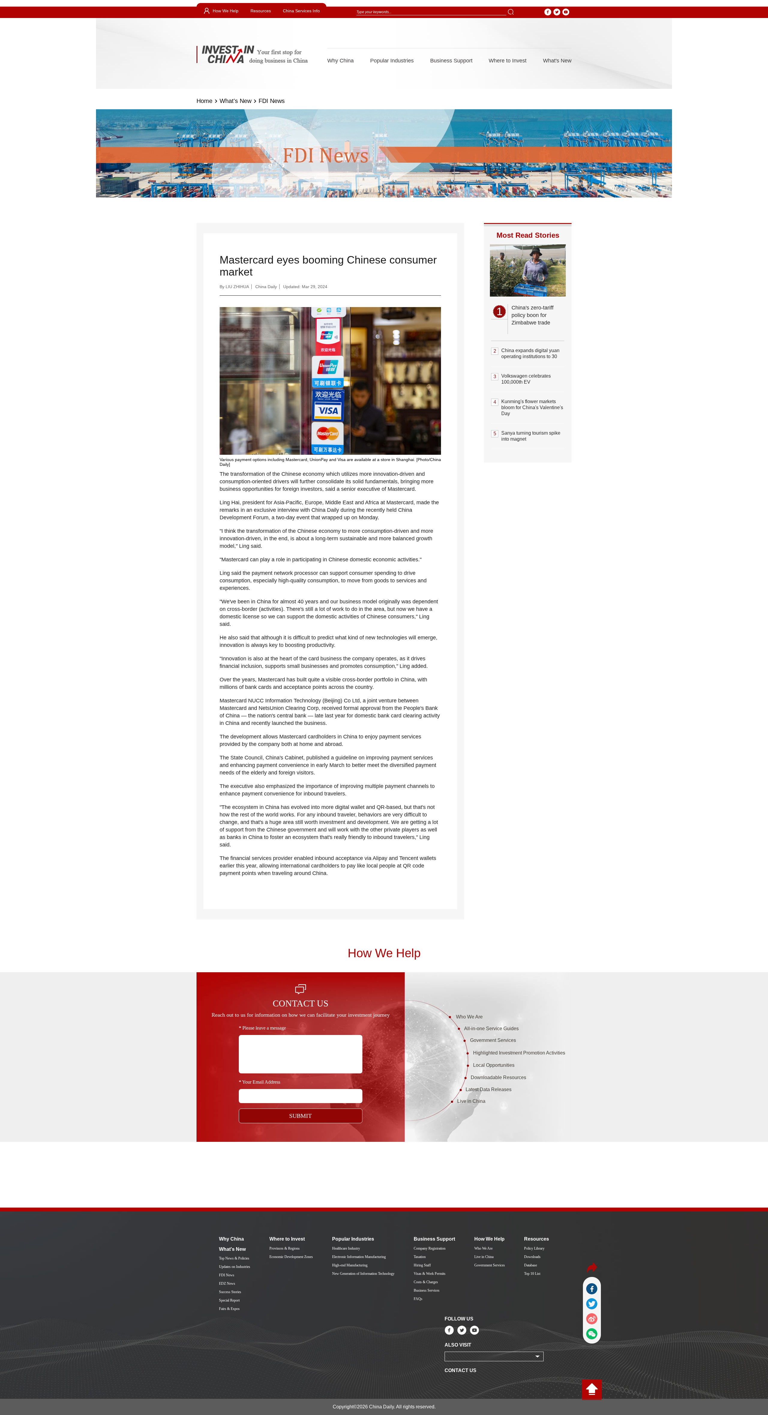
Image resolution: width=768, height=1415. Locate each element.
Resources (260, 10)
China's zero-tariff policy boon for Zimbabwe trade (533, 315)
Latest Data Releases (489, 1089)
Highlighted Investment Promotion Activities (519, 1052)
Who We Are (469, 1016)
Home (204, 101)
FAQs (418, 1299)
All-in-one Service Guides (491, 1028)
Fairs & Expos (229, 1309)
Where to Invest (507, 61)
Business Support (451, 61)
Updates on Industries (234, 1267)
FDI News (272, 101)
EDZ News (227, 1283)
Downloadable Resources (498, 1077)
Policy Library (534, 1248)
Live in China (471, 1101)
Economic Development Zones (291, 1257)
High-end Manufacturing (350, 1265)
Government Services (493, 1040)
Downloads (532, 1257)
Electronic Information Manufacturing (359, 1257)
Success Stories (230, 1292)
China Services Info (301, 10)
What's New (557, 61)
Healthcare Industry (346, 1248)
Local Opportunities (493, 1065)
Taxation (420, 1257)
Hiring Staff (422, 1265)
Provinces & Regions (284, 1248)
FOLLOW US (459, 1318)
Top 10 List (532, 1274)
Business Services (427, 1290)
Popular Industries (392, 61)
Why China (340, 61)
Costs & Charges (426, 1282)
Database (530, 1265)
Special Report (229, 1300)
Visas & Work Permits (430, 1274)
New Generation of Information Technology (363, 1274)
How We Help (225, 10)
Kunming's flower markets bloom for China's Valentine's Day (532, 407)
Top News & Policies (234, 1258)
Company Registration (430, 1248)
